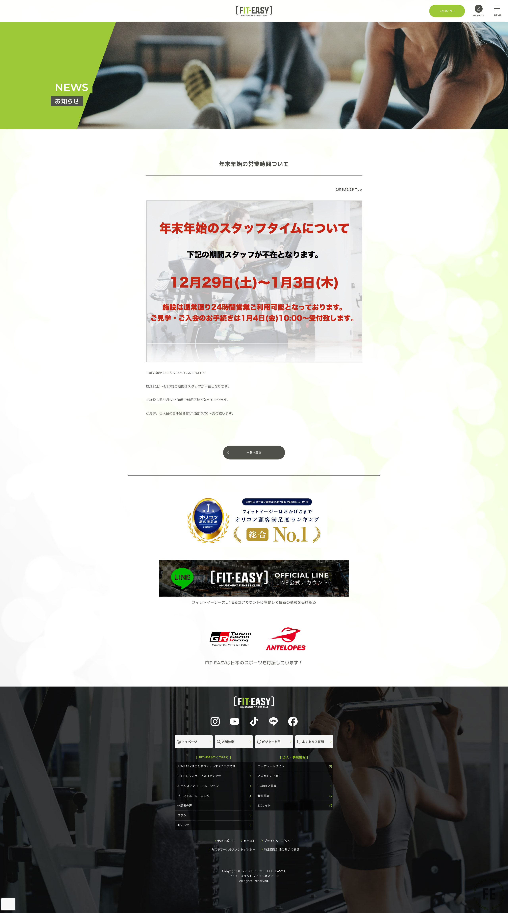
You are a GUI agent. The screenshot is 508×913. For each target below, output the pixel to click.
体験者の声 (184, 805)
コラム (181, 815)
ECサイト (264, 805)
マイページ (189, 741)
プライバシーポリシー (278, 841)
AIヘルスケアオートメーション (198, 786)
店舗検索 (228, 741)
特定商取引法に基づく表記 (281, 849)
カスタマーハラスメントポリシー (233, 849)
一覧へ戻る (254, 452)
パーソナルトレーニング (193, 796)
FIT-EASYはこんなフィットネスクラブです (206, 766)
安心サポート (226, 841)
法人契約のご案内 (269, 776)
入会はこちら (447, 10)
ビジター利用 (271, 741)
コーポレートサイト (271, 766)
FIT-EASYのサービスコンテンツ (199, 776)
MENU (497, 15)
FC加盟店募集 (267, 786)
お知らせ (183, 825)
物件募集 (263, 796)
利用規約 (249, 841)
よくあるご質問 (313, 741)
